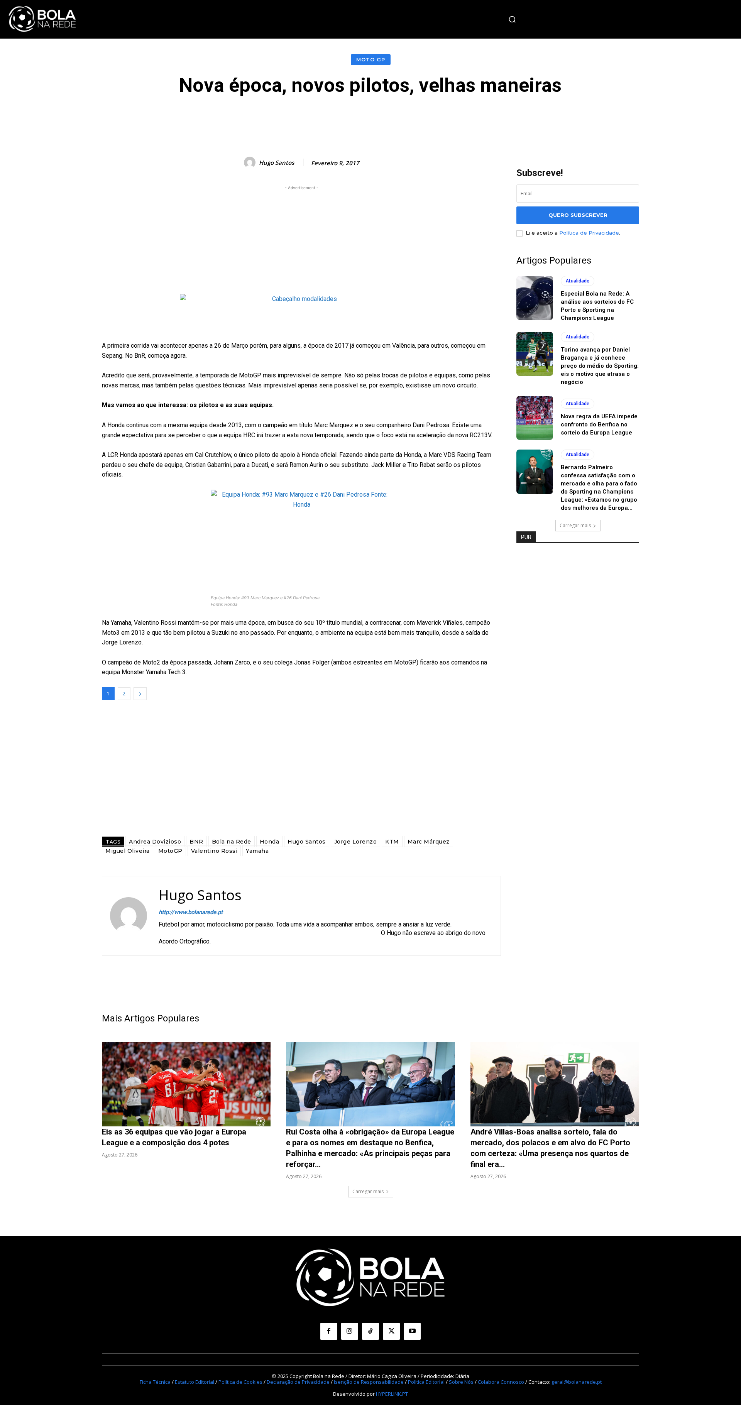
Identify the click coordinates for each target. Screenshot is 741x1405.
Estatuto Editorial (194, 1381)
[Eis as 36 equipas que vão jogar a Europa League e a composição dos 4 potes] (186, 1084)
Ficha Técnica (155, 1381)
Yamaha (257, 850)
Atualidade (577, 280)
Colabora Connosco (501, 1381)
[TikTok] (370, 1331)
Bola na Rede (231, 841)
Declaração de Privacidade (298, 1381)
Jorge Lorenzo (355, 841)
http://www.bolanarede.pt (191, 912)
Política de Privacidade (589, 233)
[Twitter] (391, 1331)
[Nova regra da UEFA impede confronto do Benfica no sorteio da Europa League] (534, 418)
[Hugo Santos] (251, 162)
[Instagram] (349, 1331)
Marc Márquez (429, 841)
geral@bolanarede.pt (577, 1381)
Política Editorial (426, 1381)
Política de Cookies (240, 1381)
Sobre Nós (461, 1381)
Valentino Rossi (214, 850)
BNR (196, 841)
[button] (512, 19)
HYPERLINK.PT (392, 1393)
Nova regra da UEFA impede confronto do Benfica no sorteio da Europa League (599, 424)
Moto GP (370, 59)
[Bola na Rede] (42, 19)
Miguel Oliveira (127, 850)
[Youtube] (412, 1331)
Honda (269, 841)
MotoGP (170, 850)
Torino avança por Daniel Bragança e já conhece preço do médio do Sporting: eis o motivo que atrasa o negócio (600, 365)
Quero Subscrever (577, 215)
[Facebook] (328, 1331)
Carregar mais (575, 525)
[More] (544, 119)
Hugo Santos (276, 162)
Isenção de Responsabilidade (369, 1381)
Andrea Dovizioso (155, 841)
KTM (392, 841)
